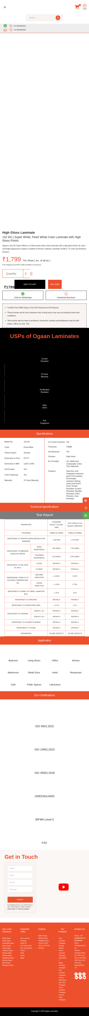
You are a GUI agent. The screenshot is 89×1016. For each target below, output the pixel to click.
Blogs (22, 958)
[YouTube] (84, 977)
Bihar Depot (6, 963)
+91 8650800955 (19, 26)
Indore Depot (6, 945)
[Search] (58, 17)
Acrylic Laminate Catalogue (62, 990)
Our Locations (25, 938)
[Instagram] (84, 974)
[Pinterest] (80, 977)
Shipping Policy (43, 940)
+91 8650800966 (19, 30)
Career (22, 955)
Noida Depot (6, 938)
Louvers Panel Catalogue (62, 997)
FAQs (22, 953)
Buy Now (54, 284)
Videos (22, 950)
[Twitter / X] (80, 974)
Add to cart (30, 284)
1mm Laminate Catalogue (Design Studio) (62, 943)
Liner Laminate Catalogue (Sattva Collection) (62, 975)
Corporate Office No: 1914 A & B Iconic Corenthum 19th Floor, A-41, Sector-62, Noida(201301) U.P (80, 960)
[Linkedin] (76, 977)
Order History (42, 936)
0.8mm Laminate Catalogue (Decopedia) (62, 955)
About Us (23, 943)
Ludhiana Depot (7, 950)
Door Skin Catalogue (62, 984)
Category (23, 941)
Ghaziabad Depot (8, 943)
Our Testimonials (26, 945)
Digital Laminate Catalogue (62, 965)
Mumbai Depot (7, 960)
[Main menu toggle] (5, 7)
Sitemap (41, 948)
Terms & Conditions (23, 908)
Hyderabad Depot (8, 958)
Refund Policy (43, 938)
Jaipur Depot (6, 948)
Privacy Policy (12, 908)
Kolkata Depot (7, 953)
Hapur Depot (6, 941)
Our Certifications (26, 948)
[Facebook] (76, 974)
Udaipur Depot (7, 955)
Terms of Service (44, 945)
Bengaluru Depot (7, 965)
